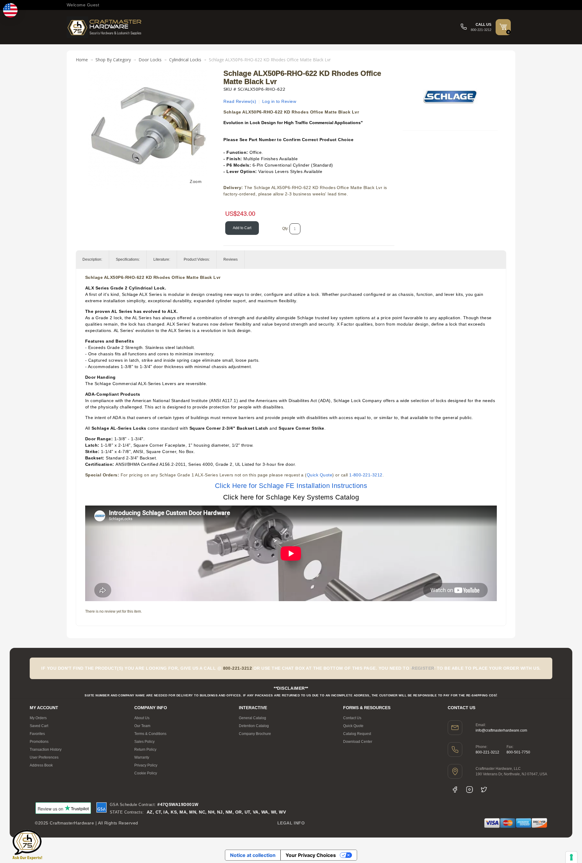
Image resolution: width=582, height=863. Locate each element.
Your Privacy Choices (311, 855)
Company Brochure (255, 734)
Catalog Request (357, 734)
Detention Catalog (254, 726)
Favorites (37, 734)
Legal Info (291, 823)
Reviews (230, 259)
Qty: (285, 228)
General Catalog (252, 718)
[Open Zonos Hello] (10, 10)
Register (423, 668)
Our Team (142, 726)
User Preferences (44, 757)
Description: (92, 259)
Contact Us (352, 718)
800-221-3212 (487, 752)
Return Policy (145, 749)
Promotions (39, 741)
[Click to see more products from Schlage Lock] (450, 96)
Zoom (196, 181)
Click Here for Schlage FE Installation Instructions (291, 485)
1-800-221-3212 (366, 474)
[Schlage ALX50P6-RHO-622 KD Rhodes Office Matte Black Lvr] (147, 72)
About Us (141, 718)
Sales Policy (144, 741)
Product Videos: (197, 259)
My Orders (38, 718)
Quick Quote (319, 474)
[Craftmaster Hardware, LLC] (104, 27)
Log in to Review (279, 101)
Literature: (161, 259)
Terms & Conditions (150, 734)
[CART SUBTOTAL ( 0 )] (503, 26)
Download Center (357, 741)
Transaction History (46, 749)
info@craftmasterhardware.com (501, 730)
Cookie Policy (145, 773)
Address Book (41, 765)
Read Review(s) (239, 101)
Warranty (141, 757)
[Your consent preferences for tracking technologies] (571, 857)
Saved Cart (39, 726)
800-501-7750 (518, 752)
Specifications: (128, 259)
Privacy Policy (145, 765)
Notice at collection (253, 855)
